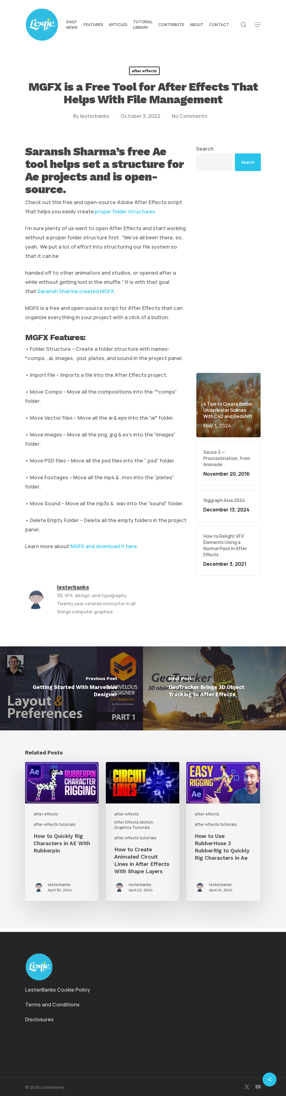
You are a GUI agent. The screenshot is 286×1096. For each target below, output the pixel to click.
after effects (144, 71)
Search (205, 148)
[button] (258, 25)
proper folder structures (125, 211)
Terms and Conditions (52, 1004)
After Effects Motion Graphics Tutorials (133, 824)
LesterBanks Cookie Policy (57, 989)
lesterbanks (94, 116)
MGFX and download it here (103, 546)
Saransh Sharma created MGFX (75, 291)
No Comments (189, 116)
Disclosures (39, 1019)
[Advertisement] (228, 272)
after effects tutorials (55, 824)
